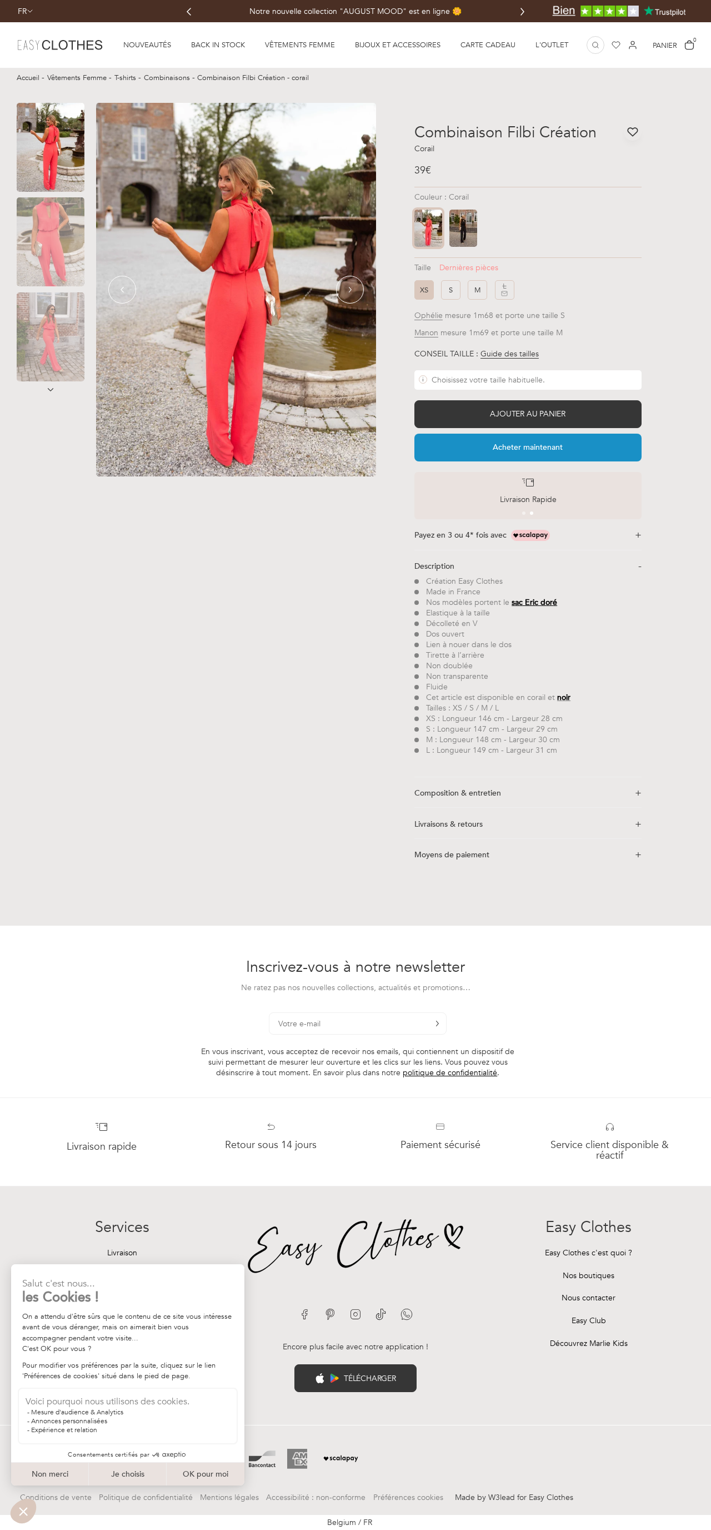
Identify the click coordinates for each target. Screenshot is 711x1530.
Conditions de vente (56, 1497)
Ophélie (428, 315)
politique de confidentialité (450, 1072)
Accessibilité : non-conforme (315, 1497)
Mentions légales (229, 1497)
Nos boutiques (588, 1275)
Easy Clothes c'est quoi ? (588, 1253)
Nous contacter (588, 1298)
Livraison (122, 1253)
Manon (426, 332)
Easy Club (589, 1320)
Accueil (29, 78)
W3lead (501, 1497)
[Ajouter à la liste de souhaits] (633, 132)
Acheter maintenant (528, 447)
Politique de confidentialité (146, 1497)
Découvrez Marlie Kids (589, 1343)
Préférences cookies (408, 1497)
